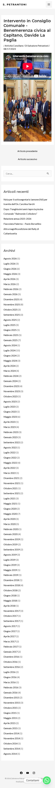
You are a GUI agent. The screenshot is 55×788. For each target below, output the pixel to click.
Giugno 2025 (10, 330)
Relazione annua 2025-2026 (17, 218)
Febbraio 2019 (11, 575)
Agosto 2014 (10, 753)
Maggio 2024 (10, 360)
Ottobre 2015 (10, 707)
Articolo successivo (27, 159)
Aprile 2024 (9, 366)
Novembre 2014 (12, 738)
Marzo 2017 (10, 641)
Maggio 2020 (10, 514)
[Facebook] (21, 773)
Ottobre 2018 (10, 590)
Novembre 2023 (12, 391)
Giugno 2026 (10, 268)
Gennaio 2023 (10, 437)
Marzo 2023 (10, 427)
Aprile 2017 (9, 636)
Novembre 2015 (12, 702)
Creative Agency (32, 782)
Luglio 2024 (9, 350)
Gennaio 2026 (10, 294)
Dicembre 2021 (11, 478)
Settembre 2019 (12, 549)
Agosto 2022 (10, 447)
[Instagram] (34, 773)
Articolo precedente (27, 151)
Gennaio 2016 (10, 692)
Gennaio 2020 (10, 534)
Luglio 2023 (9, 406)
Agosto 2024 (10, 345)
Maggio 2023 (10, 416)
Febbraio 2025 (11, 335)
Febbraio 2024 (11, 376)
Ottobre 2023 (10, 396)
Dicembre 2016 (11, 656)
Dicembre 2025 (11, 299)
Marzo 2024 (10, 370)
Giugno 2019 (10, 565)
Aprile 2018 (9, 605)
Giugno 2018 (10, 595)
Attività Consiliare (14, 45)
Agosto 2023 (10, 401)
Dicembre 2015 (11, 697)
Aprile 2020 (9, 519)
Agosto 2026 (10, 258)
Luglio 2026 (9, 263)
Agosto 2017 (10, 626)
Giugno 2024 (10, 355)
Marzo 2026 (10, 284)
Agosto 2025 (10, 320)
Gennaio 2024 (10, 381)
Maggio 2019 (10, 570)
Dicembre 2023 (11, 386)
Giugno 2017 (10, 631)
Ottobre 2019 (10, 544)
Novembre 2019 (12, 539)
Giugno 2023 (10, 411)
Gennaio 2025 (10, 340)
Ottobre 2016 (10, 661)
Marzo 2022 (10, 473)
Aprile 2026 (9, 279)
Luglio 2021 (9, 498)
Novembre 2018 (12, 585)
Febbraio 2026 (11, 289)
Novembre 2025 (12, 304)
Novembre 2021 (12, 483)
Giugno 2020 (10, 508)
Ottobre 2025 (10, 309)
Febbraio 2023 (11, 432)
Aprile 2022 (9, 468)
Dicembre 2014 (11, 733)
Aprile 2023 (9, 422)
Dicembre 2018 (11, 580)
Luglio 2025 (9, 325)
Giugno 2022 (10, 457)
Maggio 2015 (10, 718)
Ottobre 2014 (10, 743)
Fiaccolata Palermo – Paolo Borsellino (22, 224)
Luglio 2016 (9, 672)
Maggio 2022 (10, 462)
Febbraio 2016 (11, 687)
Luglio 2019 (9, 559)
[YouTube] (27, 773)
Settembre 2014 (12, 748)
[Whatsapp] (47, 780)
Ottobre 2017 (10, 616)
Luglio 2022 (9, 452)
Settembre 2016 (12, 667)
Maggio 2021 (10, 503)
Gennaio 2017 (10, 651)
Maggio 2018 (10, 600)
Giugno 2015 (10, 713)
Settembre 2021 (12, 493)
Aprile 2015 (9, 723)
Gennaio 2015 (10, 728)
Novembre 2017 (12, 611)
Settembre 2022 (12, 442)
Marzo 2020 (10, 524)
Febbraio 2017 (11, 646)
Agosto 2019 (10, 554)
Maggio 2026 (10, 274)
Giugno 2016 (10, 677)
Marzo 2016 (10, 682)
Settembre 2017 (12, 621)
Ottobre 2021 (10, 488)
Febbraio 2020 (11, 529)
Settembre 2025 (12, 314)
